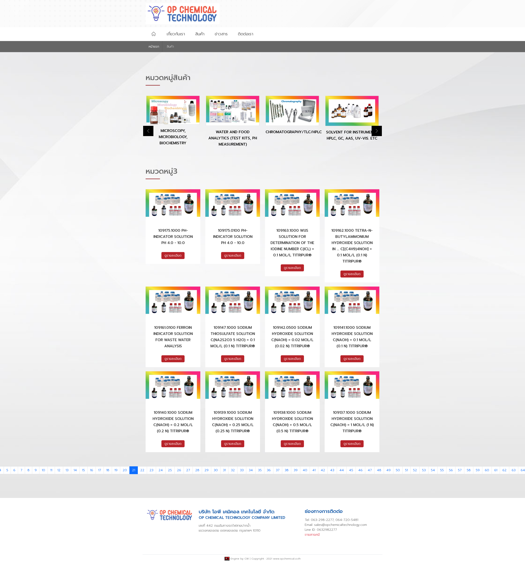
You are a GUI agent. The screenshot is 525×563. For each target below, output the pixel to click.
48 (379, 470)
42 (323, 470)
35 (260, 470)
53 (424, 470)
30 (216, 470)
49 (388, 470)
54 (433, 470)
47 (370, 470)
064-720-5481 (347, 519)
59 (478, 470)
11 (51, 470)
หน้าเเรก (154, 46)
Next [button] (377, 131)
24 (161, 470)
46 (360, 470)
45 (351, 470)
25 (170, 470)
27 (188, 470)
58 (469, 470)
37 (278, 470)
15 (83, 470)
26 (179, 470)
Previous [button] (148, 131)
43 (332, 470)
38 (287, 470)
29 (206, 470)
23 (151, 470)
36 (269, 470)
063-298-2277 (322, 519)
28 (197, 470)
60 (487, 470)
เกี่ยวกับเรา (176, 34)
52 (415, 470)
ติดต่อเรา (245, 34)
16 (91, 470)
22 (142, 470)
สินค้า (199, 34)
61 (495, 470)
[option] (146, 124)
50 (398, 470)
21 (133, 470)
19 (116, 470)
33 (242, 470)
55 (442, 470)
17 (99, 470)
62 (504, 470)
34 (251, 470)
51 (406, 470)
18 (107, 470)
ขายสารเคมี (312, 534)
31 (224, 470)
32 (233, 470)
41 (314, 470)
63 (514, 470)
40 (305, 470)
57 (460, 470)
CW (246, 559)
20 (125, 470)
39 (296, 470)
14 (75, 470)
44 (341, 470)
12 (58, 470)
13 (67, 470)
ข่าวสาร (221, 34)
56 (451, 470)
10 (43, 470)
